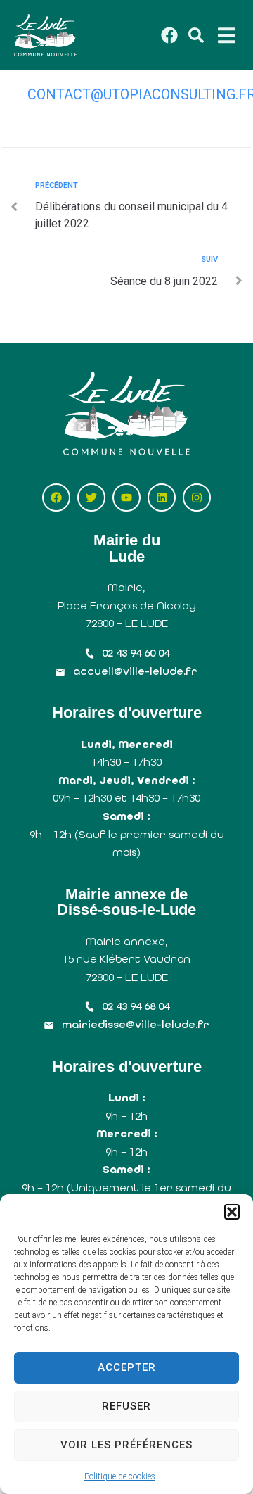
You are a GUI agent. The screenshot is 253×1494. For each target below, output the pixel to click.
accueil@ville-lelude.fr (135, 671)
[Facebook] (56, 497)
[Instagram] (197, 497)
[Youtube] (126, 497)
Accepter (127, 1367)
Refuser (126, 1406)
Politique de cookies (119, 1476)
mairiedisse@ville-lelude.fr (135, 1024)
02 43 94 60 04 (135, 652)
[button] (232, 1212)
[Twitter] (91, 497)
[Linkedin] (162, 497)
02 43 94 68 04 (135, 1006)
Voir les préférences (126, 1444)
